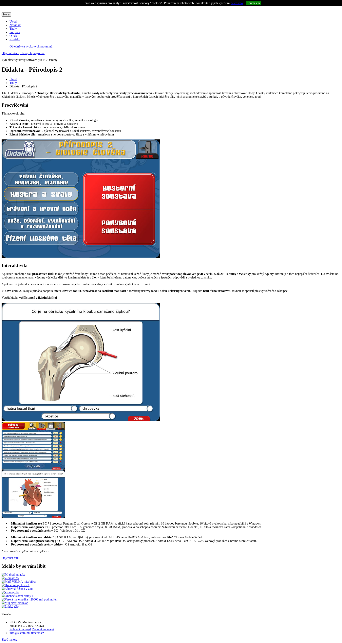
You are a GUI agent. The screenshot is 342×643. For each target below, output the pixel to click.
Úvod (13, 21)
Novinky (15, 25)
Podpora (15, 32)
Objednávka (31, 46)
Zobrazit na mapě (20, 629)
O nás (13, 35)
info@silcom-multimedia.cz (27, 632)
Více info (237, 3)
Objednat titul (10, 558)
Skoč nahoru (9, 639)
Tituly (13, 28)
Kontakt (15, 39)
